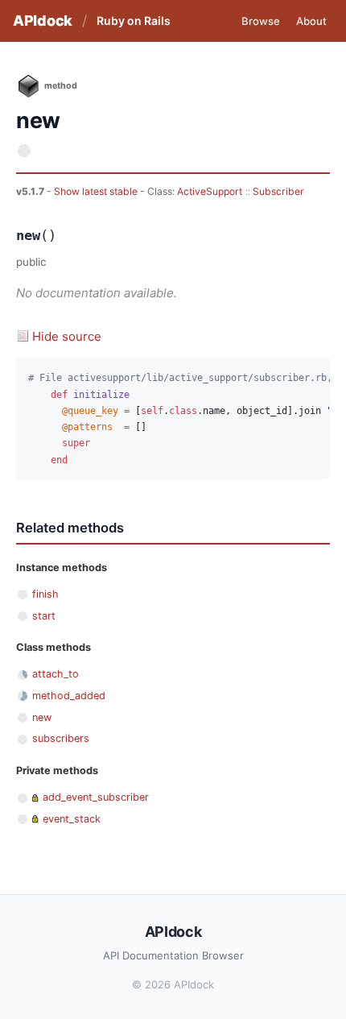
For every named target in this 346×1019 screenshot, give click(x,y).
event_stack (72, 819)
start (44, 616)
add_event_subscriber (96, 797)
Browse (260, 20)
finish (45, 594)
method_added (68, 696)
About (311, 20)
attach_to (55, 674)
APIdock (42, 20)
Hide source (66, 336)
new (41, 717)
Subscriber (278, 191)
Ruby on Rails (134, 20)
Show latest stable (97, 191)
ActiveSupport (209, 191)
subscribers (60, 738)
